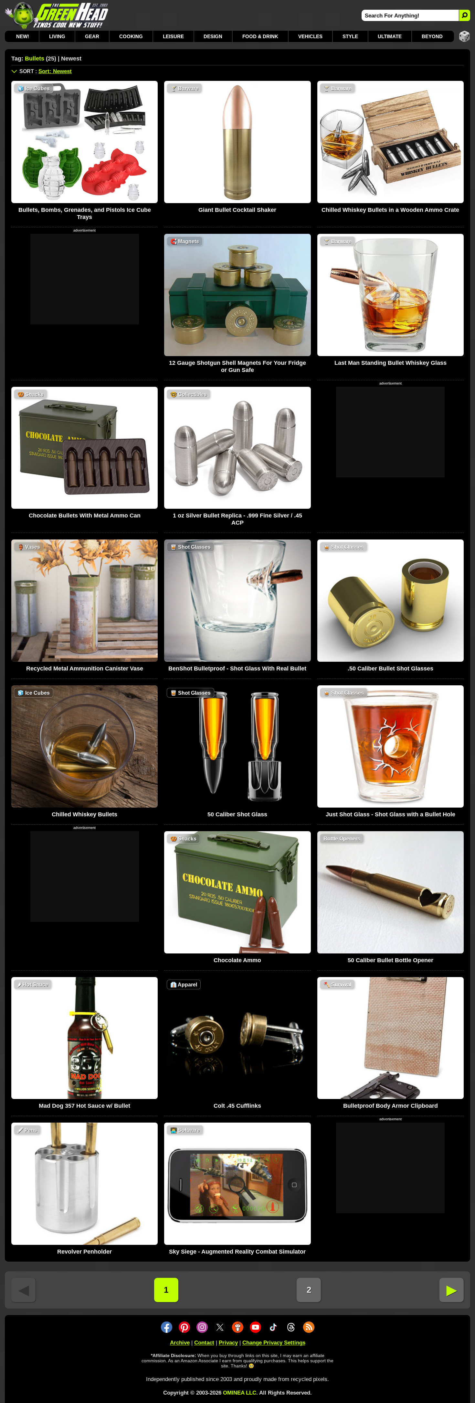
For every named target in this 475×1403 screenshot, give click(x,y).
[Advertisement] (84, 279)
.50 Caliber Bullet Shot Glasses (390, 668)
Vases (28, 547)
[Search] (464, 15)
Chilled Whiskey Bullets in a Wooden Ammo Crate (390, 210)
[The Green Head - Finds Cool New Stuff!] (57, 15)
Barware (184, 88)
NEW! (22, 36)
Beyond (432, 36)
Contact (204, 1343)
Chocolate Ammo (237, 960)
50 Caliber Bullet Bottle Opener (390, 960)
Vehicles (310, 36)
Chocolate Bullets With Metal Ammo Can (85, 515)
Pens (27, 1130)
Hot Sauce (32, 984)
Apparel (183, 984)
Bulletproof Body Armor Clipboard (390, 1106)
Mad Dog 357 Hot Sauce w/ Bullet (84, 1106)
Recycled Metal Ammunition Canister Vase (84, 668)
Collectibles (188, 394)
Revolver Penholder (84, 1251)
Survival (337, 984)
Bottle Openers (341, 839)
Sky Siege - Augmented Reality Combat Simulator (237, 1251)
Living (57, 36)
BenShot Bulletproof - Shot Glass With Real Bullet (237, 668)
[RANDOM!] (464, 36)
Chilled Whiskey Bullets (84, 814)
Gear (92, 36)
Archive (180, 1343)
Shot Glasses (190, 547)
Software (185, 1130)
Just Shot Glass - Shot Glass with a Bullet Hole (390, 814)
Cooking (131, 36)
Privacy (228, 1343)
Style (350, 36)
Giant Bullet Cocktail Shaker (237, 210)
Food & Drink (260, 36)
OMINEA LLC (239, 1393)
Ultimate (390, 36)
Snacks (30, 394)
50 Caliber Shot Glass (237, 814)
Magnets (184, 241)
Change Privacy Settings (273, 1343)
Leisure (173, 36)
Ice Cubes (33, 88)
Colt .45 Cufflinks (237, 1106)
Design (213, 36)
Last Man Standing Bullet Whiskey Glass (390, 363)
